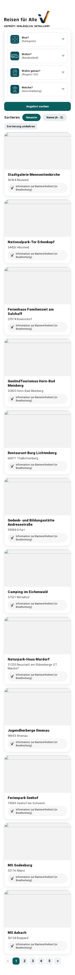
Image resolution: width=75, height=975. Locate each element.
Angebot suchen (37, 106)
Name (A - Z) (54, 117)
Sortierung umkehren (21, 126)
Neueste (31, 117)
